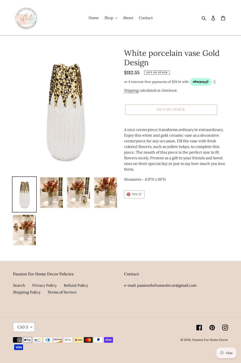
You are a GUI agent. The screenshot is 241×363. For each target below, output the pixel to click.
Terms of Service (62, 292)
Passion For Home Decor (210, 340)
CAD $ (22, 327)
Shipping (131, 90)
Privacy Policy (44, 285)
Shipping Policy (26, 292)
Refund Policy (76, 285)
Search (19, 285)
